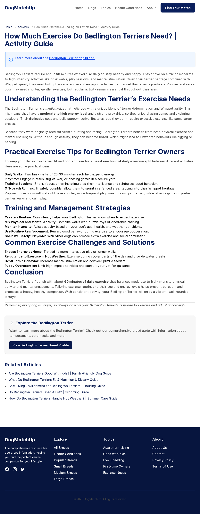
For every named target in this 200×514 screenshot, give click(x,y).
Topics (106, 8)
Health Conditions (128, 8)
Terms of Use (162, 466)
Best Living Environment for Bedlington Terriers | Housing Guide (57, 386)
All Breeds (61, 448)
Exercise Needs (114, 473)
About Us (159, 448)
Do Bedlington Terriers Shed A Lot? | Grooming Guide (49, 392)
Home (79, 8)
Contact (158, 454)
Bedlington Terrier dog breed (72, 58)
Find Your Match (178, 8)
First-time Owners (116, 466)
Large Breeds (64, 479)
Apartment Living (116, 448)
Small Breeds (63, 466)
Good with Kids (114, 454)
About (151, 8)
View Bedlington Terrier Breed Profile (40, 345)
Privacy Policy (162, 460)
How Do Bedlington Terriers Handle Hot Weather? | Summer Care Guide (63, 398)
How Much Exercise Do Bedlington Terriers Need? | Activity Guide (77, 27)
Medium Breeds (65, 473)
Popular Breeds (65, 460)
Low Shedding (113, 460)
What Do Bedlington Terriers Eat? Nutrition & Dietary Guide (53, 380)
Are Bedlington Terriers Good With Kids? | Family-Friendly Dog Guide (60, 373)
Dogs (92, 8)
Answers (23, 27)
